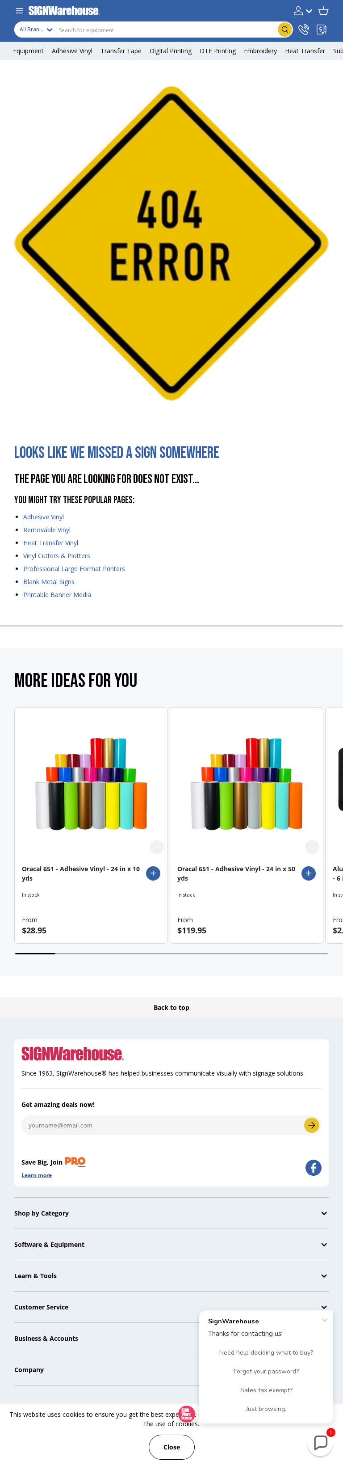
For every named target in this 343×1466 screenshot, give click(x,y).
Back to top (171, 1007)
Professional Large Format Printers (74, 568)
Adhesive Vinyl (43, 517)
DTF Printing (218, 51)
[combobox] (153, 29)
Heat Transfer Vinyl (50, 542)
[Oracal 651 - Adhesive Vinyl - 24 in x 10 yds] (91, 784)
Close (171, 1447)
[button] (323, 10)
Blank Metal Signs (49, 581)
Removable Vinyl (47, 529)
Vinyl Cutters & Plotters (56, 555)
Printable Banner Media (57, 594)
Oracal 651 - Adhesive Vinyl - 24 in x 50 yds (236, 873)
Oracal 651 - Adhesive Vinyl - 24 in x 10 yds (81, 873)
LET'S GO (311, 1125)
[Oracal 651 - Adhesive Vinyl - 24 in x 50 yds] (246, 784)
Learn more (36, 1175)
